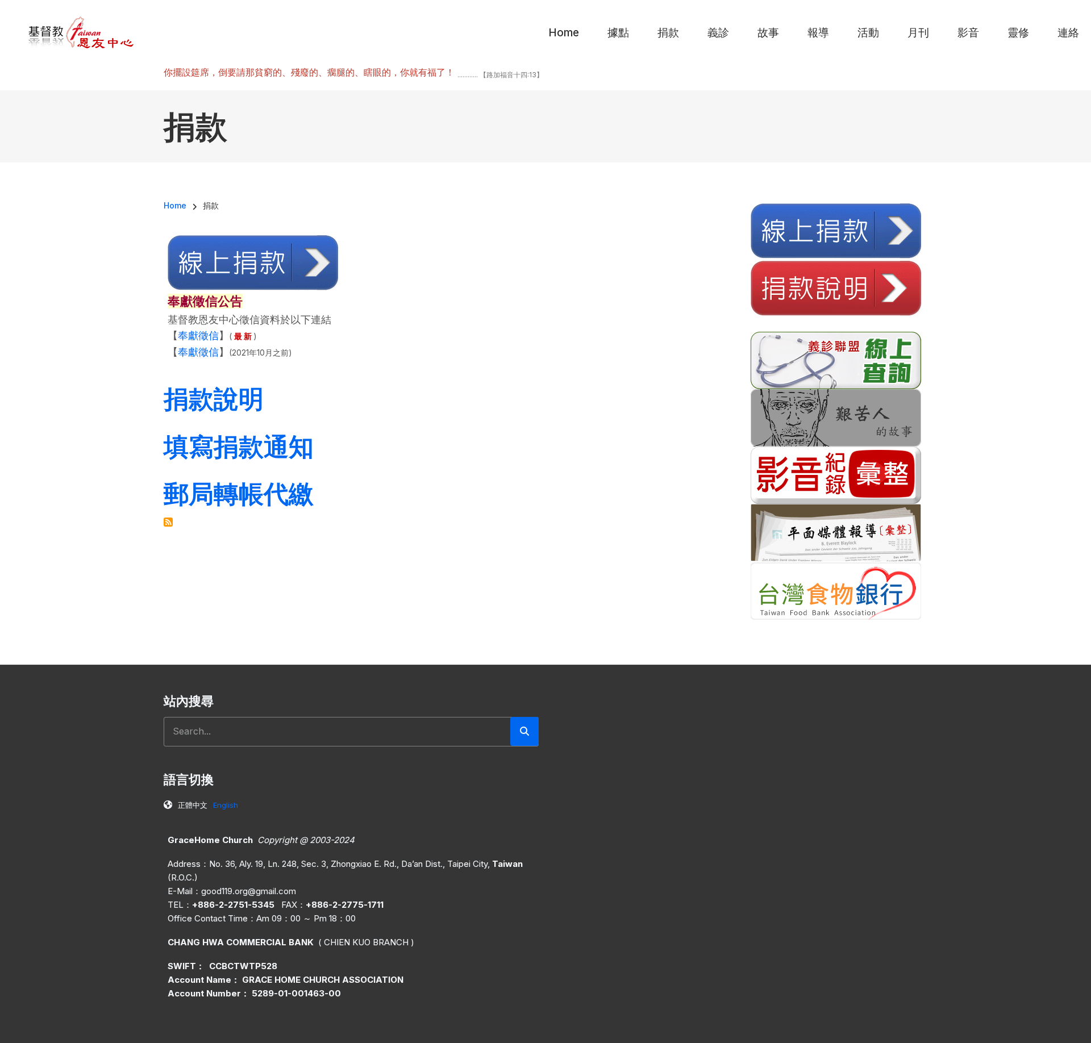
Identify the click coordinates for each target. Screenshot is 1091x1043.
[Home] (81, 31)
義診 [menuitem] (718, 32)
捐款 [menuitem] (668, 32)
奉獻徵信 (198, 335)
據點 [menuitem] (618, 32)
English (225, 805)
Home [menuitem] (563, 32)
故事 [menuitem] (768, 32)
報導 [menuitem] (818, 32)
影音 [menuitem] (968, 32)
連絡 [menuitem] (1068, 32)
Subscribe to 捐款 (168, 522)
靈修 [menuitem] (1018, 32)
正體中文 (192, 805)
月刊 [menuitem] (918, 32)
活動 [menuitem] (868, 32)
